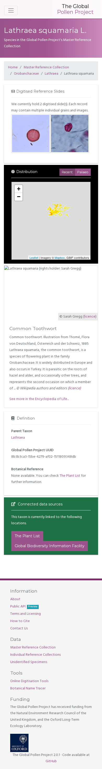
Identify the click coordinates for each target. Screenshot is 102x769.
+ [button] (18, 189)
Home (13, 67)
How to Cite (20, 621)
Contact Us (19, 628)
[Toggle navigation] (11, 10)
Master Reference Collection (46, 67)
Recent (67, 172)
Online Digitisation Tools (29, 681)
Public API (23, 607)
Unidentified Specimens (28, 662)
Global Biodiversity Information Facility (49, 546)
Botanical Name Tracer (28, 688)
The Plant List (70, 476)
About (15, 599)
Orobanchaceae (26, 74)
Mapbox (60, 257)
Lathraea (51, 74)
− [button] (18, 196)
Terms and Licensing (25, 614)
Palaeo (82, 172)
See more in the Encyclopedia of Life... (39, 399)
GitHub (51, 761)
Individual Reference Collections (35, 655)
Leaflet (34, 257)
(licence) (90, 317)
